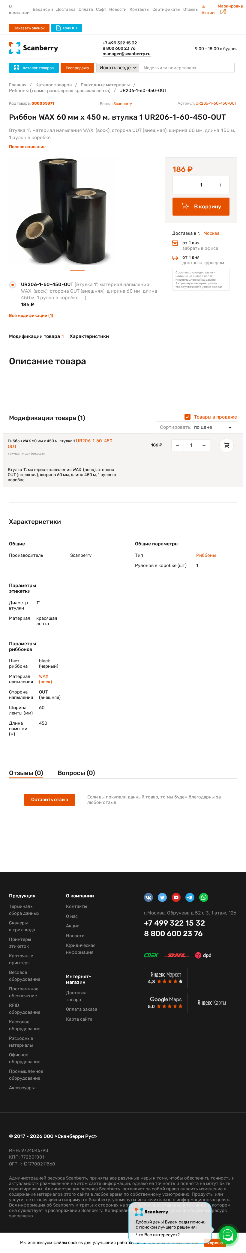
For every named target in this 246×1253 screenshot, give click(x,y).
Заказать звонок (29, 28)
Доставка (66, 9)
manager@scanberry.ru (127, 53)
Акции (73, 926)
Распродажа (77, 68)
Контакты (139, 9)
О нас (72, 916)
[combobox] (196, 427)
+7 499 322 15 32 (120, 43)
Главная (17, 85)
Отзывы (191, 9)
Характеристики (89, 336)
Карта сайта (79, 1019)
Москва (211, 233)
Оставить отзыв (49, 799)
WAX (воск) (45, 679)
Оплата (86, 9)
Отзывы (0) (26, 773)
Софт (101, 9)
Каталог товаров (53, 85)
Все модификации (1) (31, 315)
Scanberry (122, 103)
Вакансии (43, 9)
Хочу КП (69, 28)
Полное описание (27, 146)
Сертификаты (166, 9)
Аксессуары (22, 1087)
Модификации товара (36, 336)
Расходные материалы (105, 85)
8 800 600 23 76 (119, 48)
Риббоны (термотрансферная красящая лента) (59, 90)
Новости (118, 9)
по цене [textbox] (186, 427)
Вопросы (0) (76, 773)
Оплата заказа (81, 1009)
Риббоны (206, 555)
